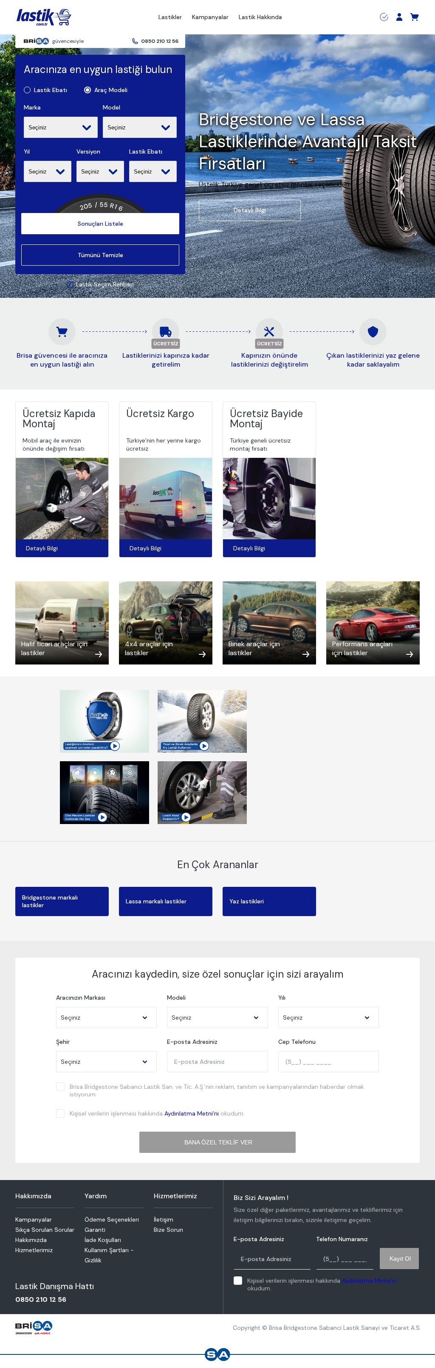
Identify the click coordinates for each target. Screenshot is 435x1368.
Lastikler (170, 17)
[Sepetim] (415, 17)
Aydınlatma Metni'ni (191, 1113)
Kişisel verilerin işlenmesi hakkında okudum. (157, 1113)
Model (111, 107)
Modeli (176, 997)
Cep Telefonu (297, 1042)
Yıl (27, 151)
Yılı (281, 997)
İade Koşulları (103, 1240)
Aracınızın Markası (80, 997)
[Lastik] (44, 17)
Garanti (95, 1229)
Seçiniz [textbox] (70, 1017)
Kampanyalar (210, 17)
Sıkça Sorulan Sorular (44, 1229)
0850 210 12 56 (159, 41)
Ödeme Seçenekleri (112, 1219)
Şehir (63, 1042)
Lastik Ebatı (50, 90)
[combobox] (106, 1017)
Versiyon (88, 151)
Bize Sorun (168, 1229)
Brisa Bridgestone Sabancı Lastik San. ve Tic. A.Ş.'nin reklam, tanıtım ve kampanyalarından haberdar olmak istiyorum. (217, 1090)
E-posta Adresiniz (192, 1042)
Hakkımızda (31, 1240)
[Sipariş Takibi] (384, 17)
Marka (32, 107)
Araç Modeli (110, 90)
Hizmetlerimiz (34, 1250)
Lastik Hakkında (260, 17)
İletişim (163, 1219)
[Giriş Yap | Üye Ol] (399, 17)
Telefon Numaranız (342, 1239)
